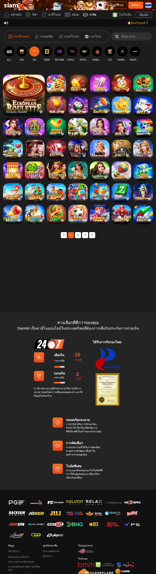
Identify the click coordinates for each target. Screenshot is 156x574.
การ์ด (93, 14)
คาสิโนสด (54, 14)
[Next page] (92, 235)
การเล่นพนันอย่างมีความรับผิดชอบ (24, 568)
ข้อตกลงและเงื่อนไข (18, 557)
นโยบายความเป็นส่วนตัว (21, 561)
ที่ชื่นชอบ (23, 88)
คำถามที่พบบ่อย (51, 551)
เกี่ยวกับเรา (14, 551)
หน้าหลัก (16, 14)
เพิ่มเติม (143, 14)
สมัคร (136, 5)
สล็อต (75, 14)
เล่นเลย (24, 98)
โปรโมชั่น (125, 14)
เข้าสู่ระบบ (116, 5)
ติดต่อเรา (48, 556)
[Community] (100, 5)
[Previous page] (64, 235)
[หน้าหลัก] (14, 5)
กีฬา (35, 14)
